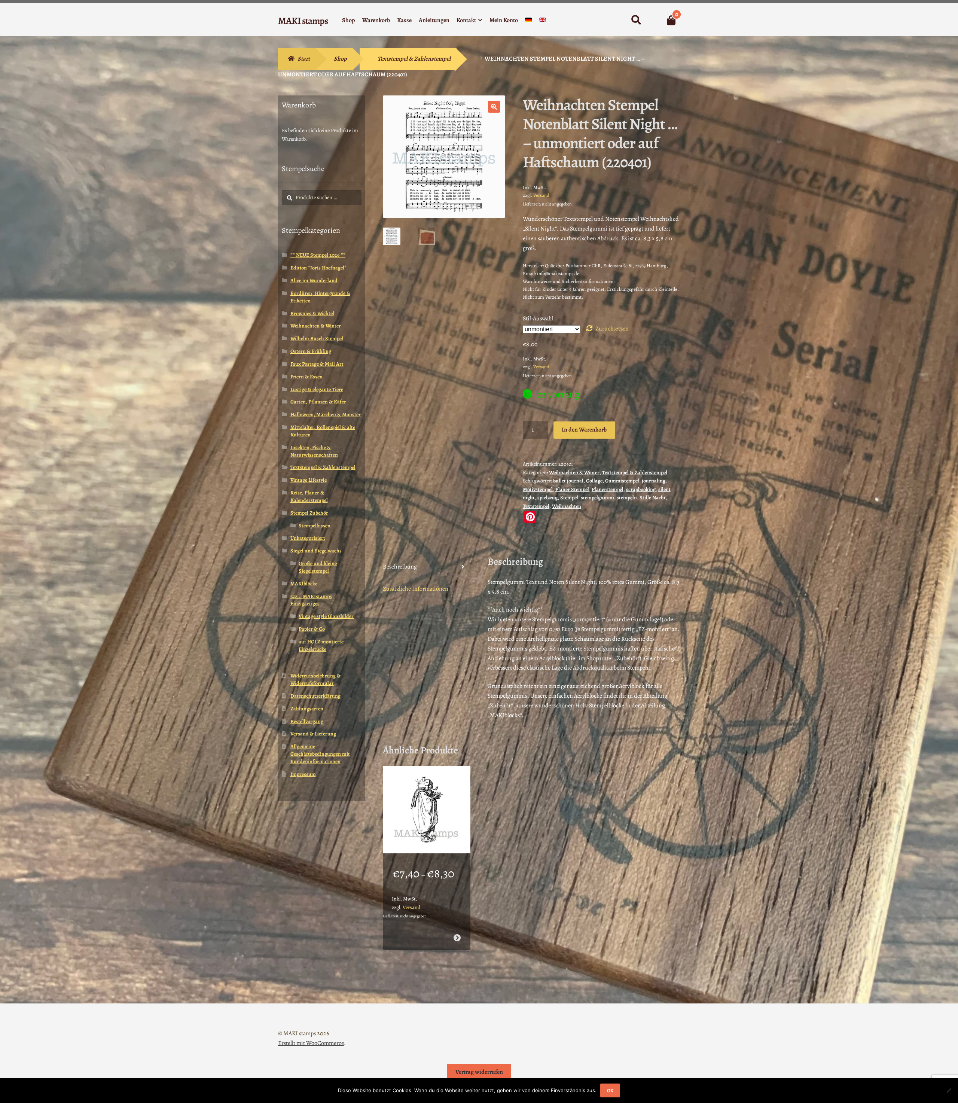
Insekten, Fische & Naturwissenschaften (314, 451)
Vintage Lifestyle (308, 480)
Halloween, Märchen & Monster (325, 414)
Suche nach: (636, 20)
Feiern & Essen (306, 376)
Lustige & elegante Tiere (316, 389)
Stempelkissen (314, 525)
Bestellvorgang (306, 721)
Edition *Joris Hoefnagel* (318, 267)
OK (610, 1090)
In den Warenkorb (584, 430)
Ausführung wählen (456, 937)
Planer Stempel (572, 489)
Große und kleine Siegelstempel (318, 567)
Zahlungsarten (306, 708)
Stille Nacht (653, 497)
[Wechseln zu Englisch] (542, 21)
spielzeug (547, 497)
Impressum (303, 774)
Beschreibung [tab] (400, 567)
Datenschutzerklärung (315, 696)
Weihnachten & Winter (574, 472)
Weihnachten (566, 506)
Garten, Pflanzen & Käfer (318, 401)
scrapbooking (641, 489)
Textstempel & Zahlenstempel (414, 59)
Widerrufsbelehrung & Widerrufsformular (315, 679)
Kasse (404, 20)
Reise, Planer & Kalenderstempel (309, 496)
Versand (541, 195)
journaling (653, 480)
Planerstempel (607, 489)
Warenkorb (376, 20)
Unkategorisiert (307, 538)
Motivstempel (538, 489)
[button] (494, 107)
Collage (594, 480)
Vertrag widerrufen (479, 1072)
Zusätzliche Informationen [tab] (415, 589)
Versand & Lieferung (313, 733)
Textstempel (536, 506)
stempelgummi (597, 497)
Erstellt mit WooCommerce (311, 1043)
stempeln (627, 497)
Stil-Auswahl (538, 318)
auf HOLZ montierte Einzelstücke (321, 645)
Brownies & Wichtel (312, 313)
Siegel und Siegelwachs (316, 550)
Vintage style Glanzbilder (326, 616)
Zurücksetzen (612, 328)
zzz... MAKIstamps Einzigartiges (311, 600)
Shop (348, 20)
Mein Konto (503, 20)
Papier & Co (312, 629)
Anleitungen (434, 20)
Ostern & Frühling (310, 351)
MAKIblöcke (303, 583)
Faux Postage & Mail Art (317, 364)
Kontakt (466, 20)
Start (304, 59)
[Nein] (948, 1090)
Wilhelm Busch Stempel (316, 338)
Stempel (569, 497)
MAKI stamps (303, 20)
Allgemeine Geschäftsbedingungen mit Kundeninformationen (320, 754)
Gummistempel (622, 480)
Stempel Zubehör (309, 513)
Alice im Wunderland (314, 280)
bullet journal (568, 480)
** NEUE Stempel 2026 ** (317, 255)
